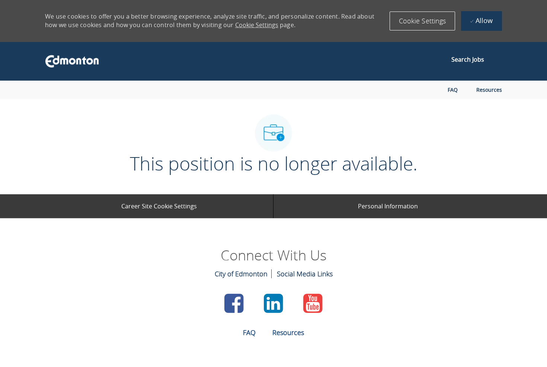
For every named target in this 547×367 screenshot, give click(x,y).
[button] (422, 21)
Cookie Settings (256, 25)
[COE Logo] (68, 61)
